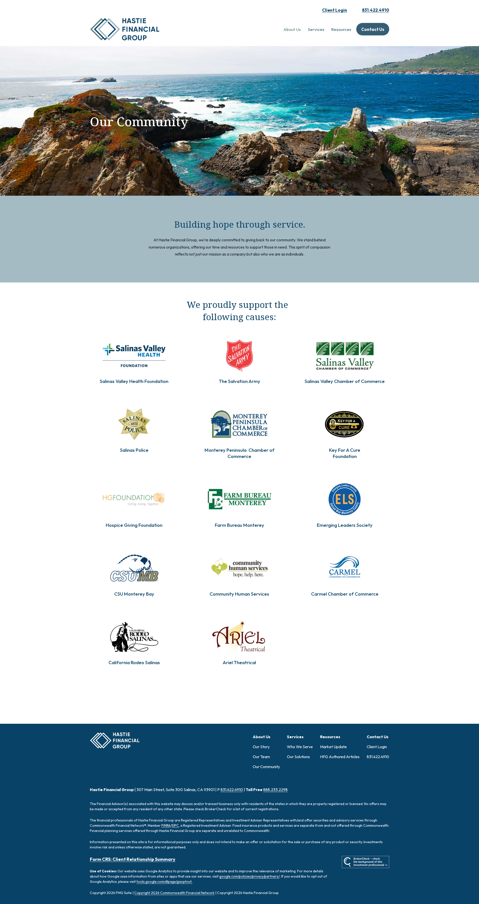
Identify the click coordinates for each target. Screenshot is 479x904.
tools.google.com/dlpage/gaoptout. (164, 881)
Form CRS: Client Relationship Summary (132, 859)
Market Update (333, 746)
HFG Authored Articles (339, 756)
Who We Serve (300, 746)
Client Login (334, 10)
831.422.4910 (375, 10)
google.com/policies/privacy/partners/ (249, 876)
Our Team (261, 756)
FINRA (165, 825)
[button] (292, 29)
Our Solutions (298, 756)
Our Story (261, 746)
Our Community (266, 766)
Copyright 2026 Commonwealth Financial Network (174, 893)
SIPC (175, 825)
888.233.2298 (275, 789)
